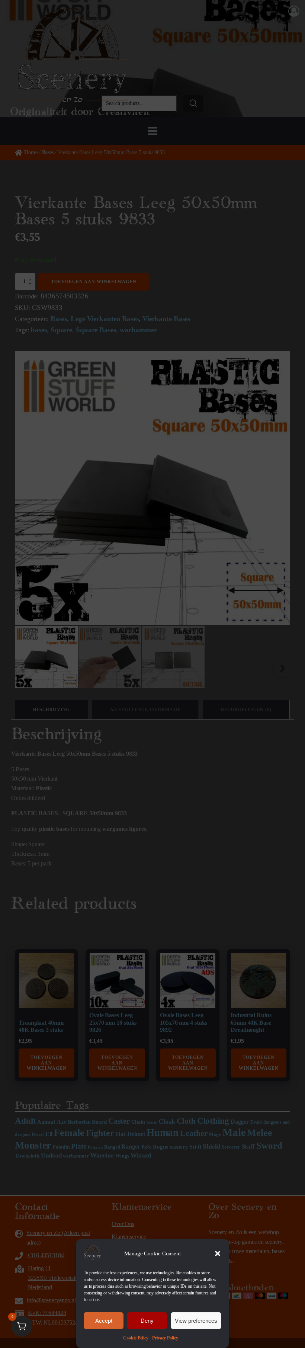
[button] (217, 1253)
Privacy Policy (165, 1338)
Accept (103, 1320)
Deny (147, 1320)
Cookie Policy (135, 1338)
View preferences (196, 1320)
